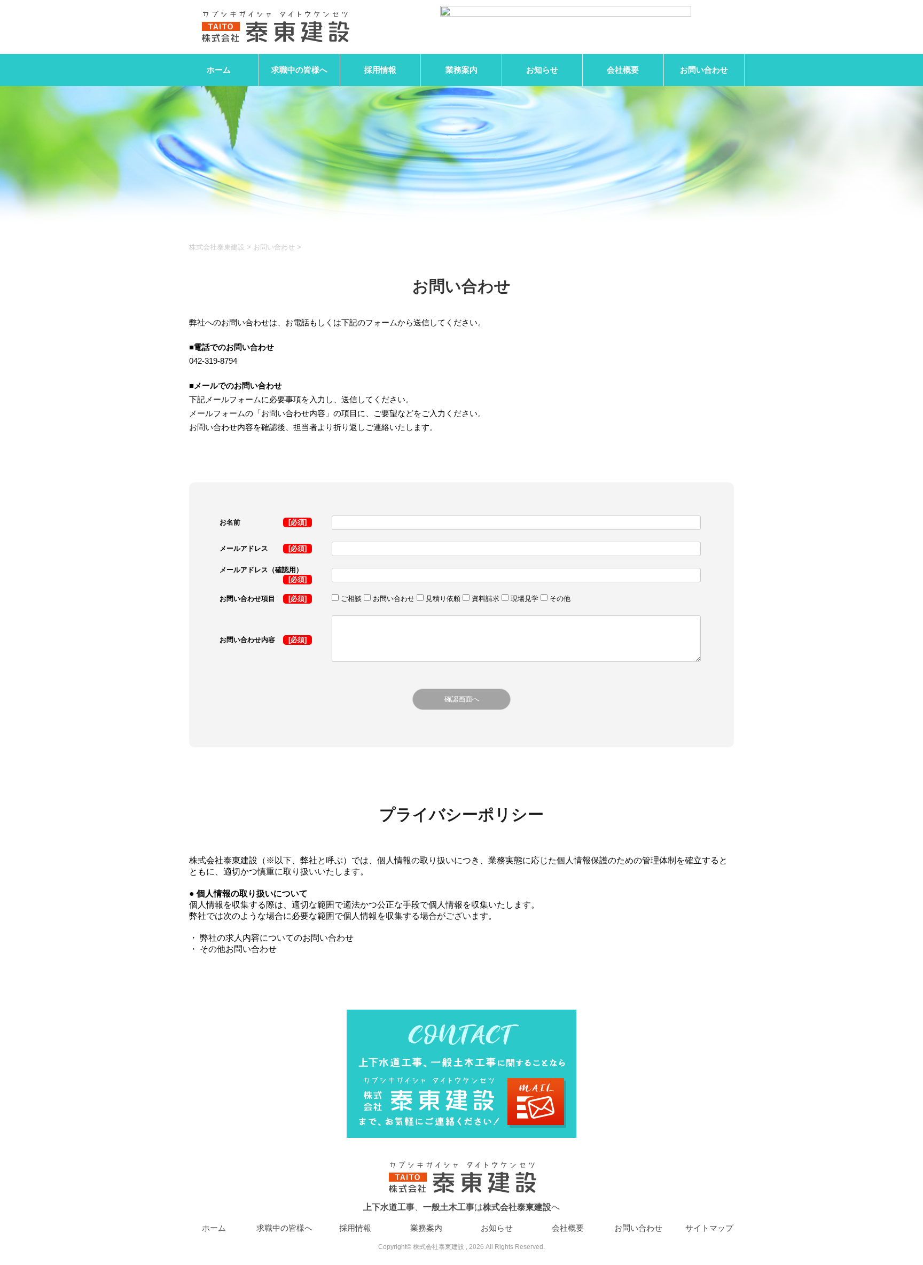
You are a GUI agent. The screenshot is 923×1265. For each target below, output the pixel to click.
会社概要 (623, 69)
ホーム (219, 69)
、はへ (461, 1207)
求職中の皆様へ (299, 69)
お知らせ (542, 69)
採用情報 (380, 69)
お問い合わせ (704, 69)
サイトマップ (709, 1227)
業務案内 (461, 69)
